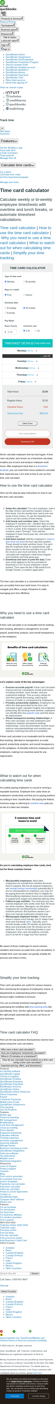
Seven (28, 295)
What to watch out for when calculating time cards (27, 248)
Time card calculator (18, 228)
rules (28, 922)
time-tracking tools (38, 1007)
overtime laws (37, 803)
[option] (30, 1296)
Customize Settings (38, 1396)
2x (38, 331)
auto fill (46, 356)
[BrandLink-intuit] (13, 93)
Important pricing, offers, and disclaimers (21, 1066)
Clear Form (27, 423)
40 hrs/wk (30, 308)
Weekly (10, 282)
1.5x (27, 331)
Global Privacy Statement (21, 1381)
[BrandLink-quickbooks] (16, 105)
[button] (27, 134)
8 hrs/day (11, 308)
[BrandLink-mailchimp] (15, 110)
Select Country (8, 1291)
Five (8, 295)
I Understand (14, 1396)
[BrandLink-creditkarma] (16, 101)
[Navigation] (3, 14)
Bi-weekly (30, 282)
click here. (37, 1373)
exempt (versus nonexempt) (23, 888)
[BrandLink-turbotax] (14, 97)
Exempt (10, 313)
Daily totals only (42, 343)
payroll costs (33, 713)
